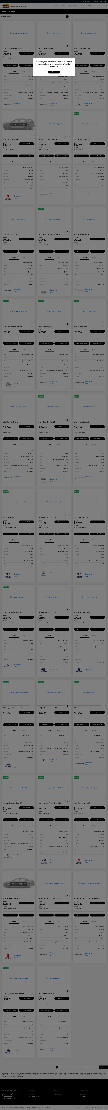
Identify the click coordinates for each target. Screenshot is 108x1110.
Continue (54, 72)
